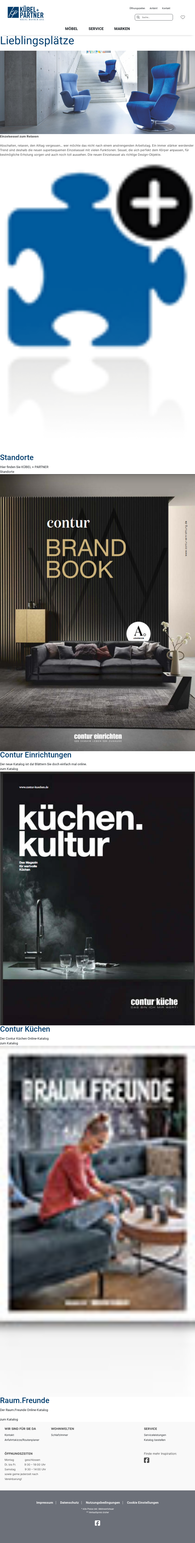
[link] (71, 28)
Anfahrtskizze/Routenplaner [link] (22, 1439)
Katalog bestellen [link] (154, 1439)
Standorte (7, 472)
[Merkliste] (183, 17)
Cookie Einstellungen (143, 1502)
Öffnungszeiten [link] (137, 8)
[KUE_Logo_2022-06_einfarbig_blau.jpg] (26, 13)
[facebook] (146, 1460)
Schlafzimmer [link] (59, 1434)
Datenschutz (69, 1502)
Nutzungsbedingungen (103, 1502)
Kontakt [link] (166, 8)
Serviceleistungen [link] (155, 1434)
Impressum (44, 1502)
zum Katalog (9, 769)
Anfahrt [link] (153, 8)
